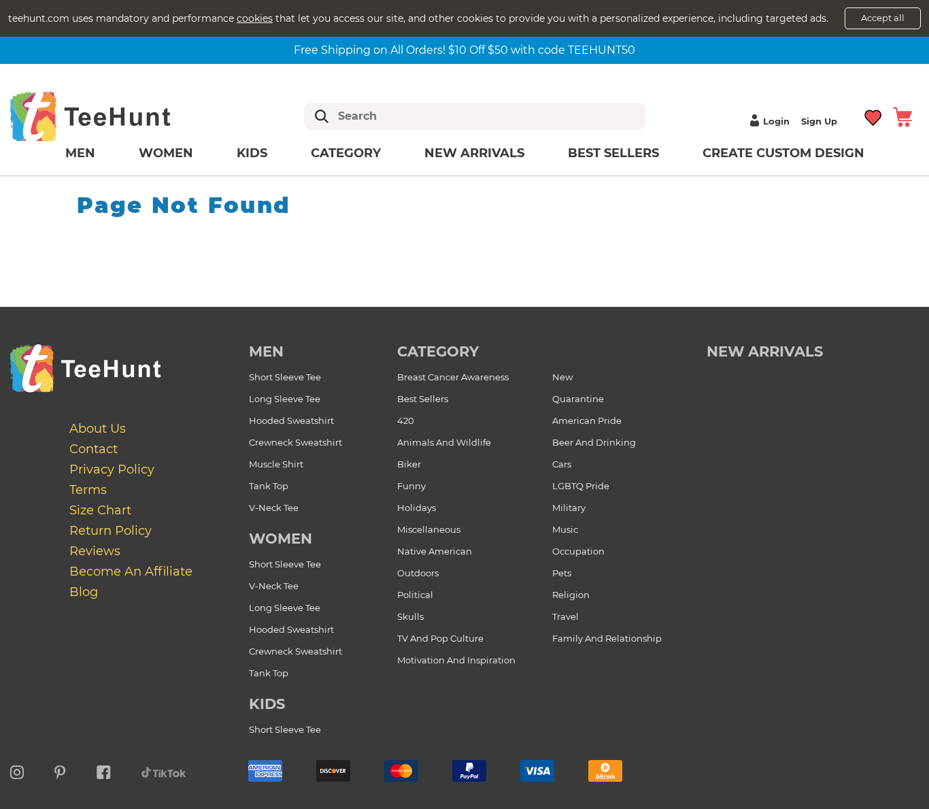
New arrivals (474, 153)
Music (565, 529)
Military (569, 507)
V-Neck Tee (274, 507)
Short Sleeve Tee (285, 377)
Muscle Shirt (276, 464)
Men (80, 153)
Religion (571, 594)
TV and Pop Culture (440, 638)
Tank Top (268, 485)
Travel (565, 616)
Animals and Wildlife (444, 442)
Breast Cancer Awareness (453, 377)
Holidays (416, 507)
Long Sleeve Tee (284, 398)
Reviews (94, 551)
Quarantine (578, 398)
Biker (409, 464)
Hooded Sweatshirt (291, 420)
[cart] (902, 116)
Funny (411, 485)
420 (405, 420)
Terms (88, 489)
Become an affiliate (130, 571)
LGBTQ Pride (580, 485)
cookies (255, 18)
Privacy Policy (111, 469)
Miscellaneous (428, 529)
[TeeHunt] (112, 116)
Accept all (883, 17)
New (562, 377)
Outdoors (418, 572)
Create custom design (783, 153)
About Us (97, 428)
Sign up (819, 121)
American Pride (587, 420)
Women (166, 153)
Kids (252, 153)
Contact (93, 449)
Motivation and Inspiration (456, 660)
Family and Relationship (607, 638)
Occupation (578, 551)
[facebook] (104, 770)
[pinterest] (60, 770)
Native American (434, 551)
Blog (83, 591)
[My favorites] (873, 116)
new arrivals (765, 351)
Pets (561, 572)
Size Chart (100, 510)
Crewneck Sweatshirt (295, 442)
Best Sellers (613, 153)
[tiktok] (163, 770)
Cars (561, 464)
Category (346, 153)
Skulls (410, 616)
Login (776, 121)
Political (415, 594)
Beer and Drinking (594, 442)
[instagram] (17, 770)
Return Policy (110, 530)
